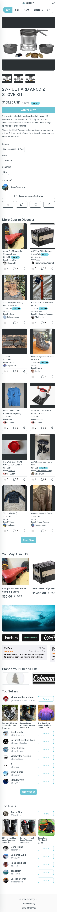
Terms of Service (28, 908)
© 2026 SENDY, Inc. (28, 899)
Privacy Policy (28, 903)
